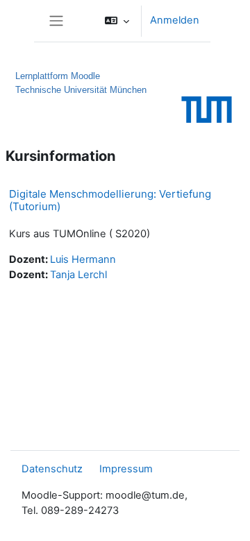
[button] (117, 21)
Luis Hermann (83, 259)
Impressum (126, 469)
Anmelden (174, 20)
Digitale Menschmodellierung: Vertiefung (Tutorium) (110, 200)
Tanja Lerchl (78, 274)
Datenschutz (52, 469)
